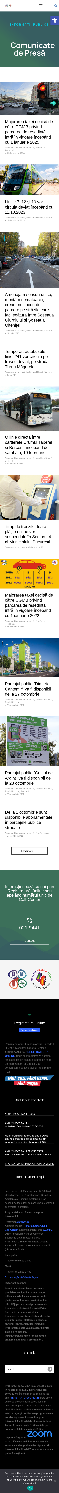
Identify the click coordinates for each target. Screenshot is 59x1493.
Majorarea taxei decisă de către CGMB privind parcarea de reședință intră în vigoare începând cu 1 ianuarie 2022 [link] (29, 605)
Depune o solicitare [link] (29, 1030)
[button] (41, 5)
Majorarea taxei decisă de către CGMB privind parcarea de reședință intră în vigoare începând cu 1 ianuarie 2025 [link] (29, 132)
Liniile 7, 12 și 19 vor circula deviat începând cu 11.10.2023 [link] (29, 206)
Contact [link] (29, 940)
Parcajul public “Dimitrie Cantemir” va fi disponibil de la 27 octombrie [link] (28, 688)
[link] (54, 20)
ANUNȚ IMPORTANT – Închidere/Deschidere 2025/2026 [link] (24, 1124)
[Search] (50, 1369)
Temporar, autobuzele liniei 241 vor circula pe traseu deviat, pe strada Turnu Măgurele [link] (27, 359)
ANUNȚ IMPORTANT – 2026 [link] (20, 1114)
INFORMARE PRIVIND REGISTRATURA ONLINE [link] (29, 1163)
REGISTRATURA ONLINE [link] (24, 1397)
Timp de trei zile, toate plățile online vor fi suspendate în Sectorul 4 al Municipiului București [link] (28, 534)
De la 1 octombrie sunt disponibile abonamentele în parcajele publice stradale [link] (28, 820)
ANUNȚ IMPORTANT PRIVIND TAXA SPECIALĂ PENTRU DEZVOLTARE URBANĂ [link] (28, 1152)
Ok (30, 1488)
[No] (55, 1481)
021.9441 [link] (29, 927)
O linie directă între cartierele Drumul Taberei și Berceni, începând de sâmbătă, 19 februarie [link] (28, 445)
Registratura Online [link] (29, 1023)
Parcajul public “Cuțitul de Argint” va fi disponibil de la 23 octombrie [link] (29, 777)
